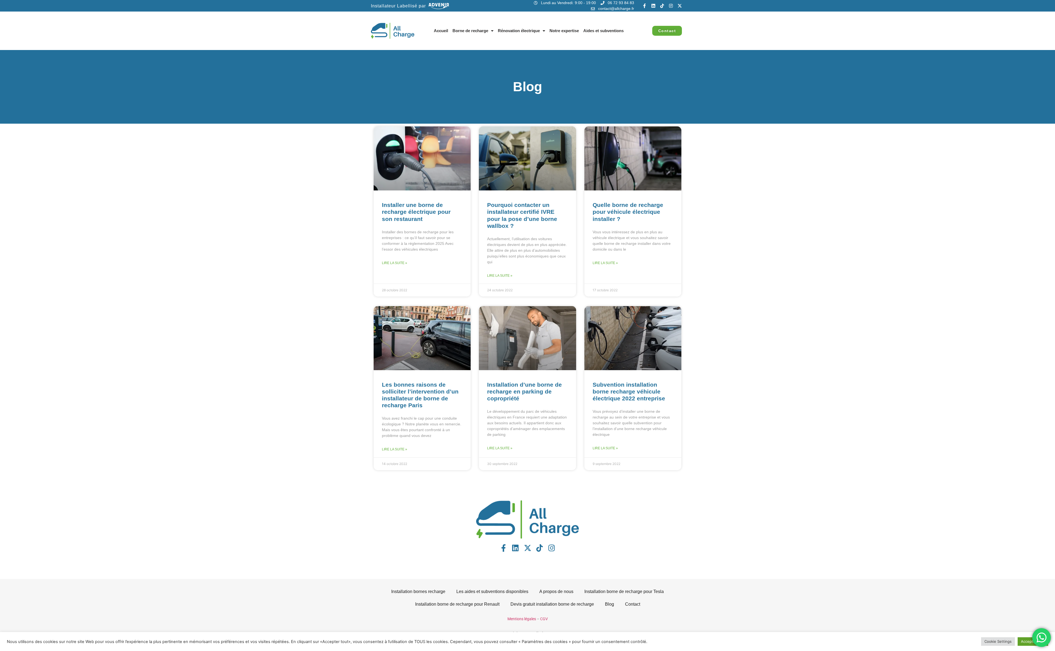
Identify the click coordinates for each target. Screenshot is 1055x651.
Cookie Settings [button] (998, 641)
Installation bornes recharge (418, 591)
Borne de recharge (470, 30)
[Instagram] (671, 5)
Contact (632, 604)
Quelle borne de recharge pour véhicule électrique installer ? (628, 212)
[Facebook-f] (644, 5)
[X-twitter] (679, 5)
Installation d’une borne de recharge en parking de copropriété (524, 391)
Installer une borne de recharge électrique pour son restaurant (416, 212)
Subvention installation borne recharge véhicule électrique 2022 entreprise (629, 391)
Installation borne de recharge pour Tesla (624, 591)
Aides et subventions (603, 30)
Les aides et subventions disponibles (492, 591)
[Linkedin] (653, 5)
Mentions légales (521, 619)
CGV (544, 619)
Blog (609, 604)
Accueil (441, 30)
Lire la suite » (394, 263)
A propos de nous (556, 591)
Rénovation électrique (519, 30)
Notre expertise (564, 30)
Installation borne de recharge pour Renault (457, 604)
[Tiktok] (662, 5)
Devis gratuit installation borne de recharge (552, 604)
